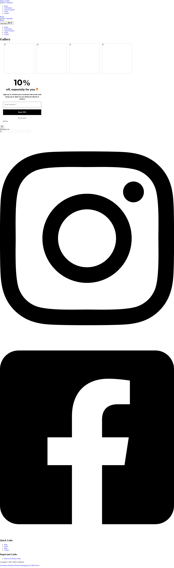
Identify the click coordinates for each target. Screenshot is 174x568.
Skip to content (5, 1)
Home (6, 6)
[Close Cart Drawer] (2, 126)
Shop (5, 544)
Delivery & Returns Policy (12, 558)
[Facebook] (87, 536)
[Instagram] (87, 337)
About (6, 11)
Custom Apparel (9, 10)
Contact (6, 13)
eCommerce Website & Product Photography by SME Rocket (19, 565)
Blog (5, 548)
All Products (8, 8)
